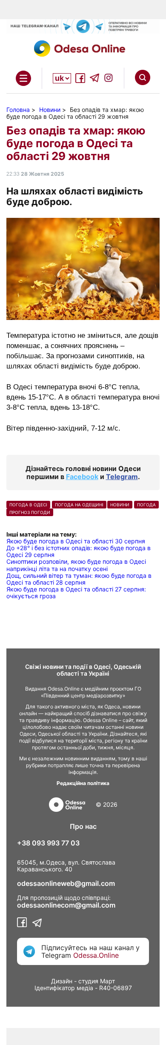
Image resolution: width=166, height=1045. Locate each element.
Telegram (122, 476)
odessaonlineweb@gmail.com (66, 883)
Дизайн (61, 981)
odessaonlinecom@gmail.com (66, 905)
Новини (119, 504)
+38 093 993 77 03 (48, 843)
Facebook (82, 476)
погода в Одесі (28, 504)
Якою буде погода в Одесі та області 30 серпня (75, 541)
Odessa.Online (96, 955)
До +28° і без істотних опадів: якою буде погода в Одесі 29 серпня (78, 551)
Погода (146, 504)
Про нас (83, 826)
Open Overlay (23, 78)
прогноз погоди (29, 512)
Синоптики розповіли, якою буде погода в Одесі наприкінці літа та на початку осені (76, 565)
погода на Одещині (79, 504)
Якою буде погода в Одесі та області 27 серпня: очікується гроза (76, 592)
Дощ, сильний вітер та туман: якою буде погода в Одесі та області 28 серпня (79, 579)
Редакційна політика (83, 783)
